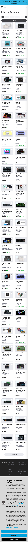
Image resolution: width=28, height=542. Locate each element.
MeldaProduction (20, 446)
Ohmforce (19, 195)
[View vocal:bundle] (7, 402)
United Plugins (20, 410)
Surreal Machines (7, 267)
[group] (7, 30)
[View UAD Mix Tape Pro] (21, 43)
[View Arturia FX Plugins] (21, 97)
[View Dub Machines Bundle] (7, 258)
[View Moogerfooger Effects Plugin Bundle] (21, 79)
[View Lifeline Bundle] (21, 258)
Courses (20, 467)
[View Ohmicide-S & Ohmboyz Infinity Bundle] (21, 187)
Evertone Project (6, 285)
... (25, 16)
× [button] (26, 2)
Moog (18, 88)
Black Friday (21, 469)
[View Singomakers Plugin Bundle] (7, 97)
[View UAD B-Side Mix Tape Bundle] (7, 43)
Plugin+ (20, 474)
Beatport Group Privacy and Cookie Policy (15, 504)
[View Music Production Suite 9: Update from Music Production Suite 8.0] (7, 419)
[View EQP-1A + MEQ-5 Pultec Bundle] (7, 169)
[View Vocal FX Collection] (7, 240)
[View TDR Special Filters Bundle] (21, 26)
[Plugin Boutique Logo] (2, 7)
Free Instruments (12, 476)
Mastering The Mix (7, 88)
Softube (5, 213)
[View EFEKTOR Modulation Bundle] (21, 312)
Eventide (5, 70)
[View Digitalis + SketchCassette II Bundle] (7, 133)
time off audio (6, 124)
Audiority (19, 303)
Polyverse (19, 285)
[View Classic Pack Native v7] (21, 205)
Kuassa (18, 321)
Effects (9, 467)
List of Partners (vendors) (12, 527)
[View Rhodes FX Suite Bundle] (21, 169)
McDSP (18, 213)
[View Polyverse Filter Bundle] (21, 276)
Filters (14, 20)
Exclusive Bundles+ (7, 231)
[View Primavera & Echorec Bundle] (7, 348)
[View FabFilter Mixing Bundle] (7, 366)
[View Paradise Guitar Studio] (21, 348)
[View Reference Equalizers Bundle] (7, 205)
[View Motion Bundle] (7, 187)
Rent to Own (21, 476)
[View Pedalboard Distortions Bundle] (21, 294)
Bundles (10, 471)
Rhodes (18, 178)
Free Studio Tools (22, 464)
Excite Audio (6, 34)
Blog (9, 474)
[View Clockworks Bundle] (7, 294)
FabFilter (5, 374)
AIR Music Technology (21, 70)
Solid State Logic (6, 392)
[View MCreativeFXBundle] (21, 437)
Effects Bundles (5, 33)
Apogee (5, 178)
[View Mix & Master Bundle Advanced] (21, 384)
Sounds (9, 469)
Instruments (11, 462)
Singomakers (6, 106)
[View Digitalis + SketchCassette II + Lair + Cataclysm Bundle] (21, 115)
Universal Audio (6, 52)
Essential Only (14, 535)
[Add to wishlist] (11, 24)
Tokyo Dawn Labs (20, 34)
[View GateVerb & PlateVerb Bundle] (7, 384)
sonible (18, 249)
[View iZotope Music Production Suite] (7, 437)
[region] (14, 509)
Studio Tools (11, 464)
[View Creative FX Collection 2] (21, 133)
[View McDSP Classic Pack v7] (21, 222)
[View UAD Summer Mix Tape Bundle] (7, 151)
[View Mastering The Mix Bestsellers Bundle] (7, 79)
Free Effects (21, 462)
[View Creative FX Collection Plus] (21, 61)
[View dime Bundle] (7, 115)
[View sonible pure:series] (21, 240)
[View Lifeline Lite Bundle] (7, 26)
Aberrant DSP (19, 124)
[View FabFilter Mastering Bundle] (21, 366)
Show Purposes (14, 539)
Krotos (4, 321)
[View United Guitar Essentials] (21, 402)
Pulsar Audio (6, 357)
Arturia (18, 106)
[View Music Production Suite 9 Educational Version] (21, 419)
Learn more (14, 3)
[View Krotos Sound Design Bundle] (7, 312)
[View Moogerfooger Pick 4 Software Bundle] (7, 330)
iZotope (18, 392)
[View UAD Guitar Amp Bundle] (21, 330)
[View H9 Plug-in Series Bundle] (7, 61)
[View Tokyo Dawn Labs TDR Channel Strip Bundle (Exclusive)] (21, 151)
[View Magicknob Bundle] (7, 276)
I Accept (14, 531)
